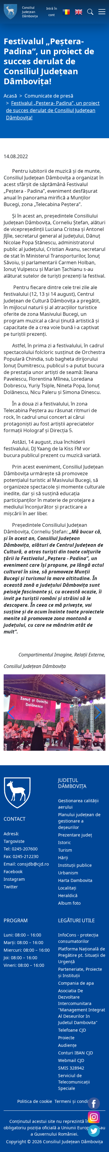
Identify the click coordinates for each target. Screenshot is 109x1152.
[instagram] (94, 1117)
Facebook (13, 871)
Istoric (64, 842)
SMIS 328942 (71, 1068)
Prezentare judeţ (75, 835)
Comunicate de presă (49, 95)
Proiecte (66, 1037)
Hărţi (63, 857)
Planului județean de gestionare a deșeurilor (79, 821)
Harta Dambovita (75, 880)
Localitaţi (67, 888)
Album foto (69, 903)
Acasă (10, 95)
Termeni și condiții (73, 1101)
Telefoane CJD (72, 1030)
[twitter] (94, 1131)
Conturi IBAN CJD (75, 1053)
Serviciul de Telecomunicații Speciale (74, 1082)
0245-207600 (25, 849)
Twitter (11, 887)
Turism (65, 850)
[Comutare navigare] (100, 11)
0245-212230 (25, 856)
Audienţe (67, 1045)
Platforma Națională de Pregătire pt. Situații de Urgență (81, 955)
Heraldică (68, 895)
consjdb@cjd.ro (33, 864)
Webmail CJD (71, 1060)
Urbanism (68, 873)
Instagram (14, 879)
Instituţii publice (75, 865)
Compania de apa (76, 983)
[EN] (78, 12)
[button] (90, 12)
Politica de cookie (34, 1101)
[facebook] (94, 1103)
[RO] (66, 12)
